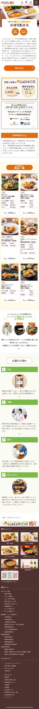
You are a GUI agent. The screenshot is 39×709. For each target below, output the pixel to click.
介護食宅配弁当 (8, 619)
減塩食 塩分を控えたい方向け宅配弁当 (14, 624)
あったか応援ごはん (10, 608)
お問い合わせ (8, 675)
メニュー (36, 4)
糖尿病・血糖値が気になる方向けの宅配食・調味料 (18, 651)
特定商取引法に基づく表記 (11, 692)
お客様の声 (7, 671)
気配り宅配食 (8, 594)
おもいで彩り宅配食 (10, 599)
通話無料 (31, 4)
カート (26, 4)
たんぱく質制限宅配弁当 (11, 629)
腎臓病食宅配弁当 (9, 642)
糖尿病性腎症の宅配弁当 (11, 644)
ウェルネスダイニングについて (12, 663)
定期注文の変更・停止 (10, 680)
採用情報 (7, 687)
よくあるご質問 (6, 591)
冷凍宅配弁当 (8, 617)
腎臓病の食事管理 (9, 649)
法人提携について (9, 689)
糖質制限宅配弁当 (9, 627)
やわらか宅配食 (8, 596)
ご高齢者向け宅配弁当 (10, 622)
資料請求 (7, 677)
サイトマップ (8, 697)
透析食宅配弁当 (8, 637)
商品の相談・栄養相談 (10, 666)
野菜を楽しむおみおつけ (11, 604)
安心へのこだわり (9, 668)
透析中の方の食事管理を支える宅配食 (14, 654)
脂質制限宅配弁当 (9, 632)
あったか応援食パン (10, 611)
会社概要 (7, 684)
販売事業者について (10, 682)
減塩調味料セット (9, 606)
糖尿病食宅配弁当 (9, 639)
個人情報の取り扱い (10, 694)
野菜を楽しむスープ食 (10, 601)
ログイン (22, 4)
